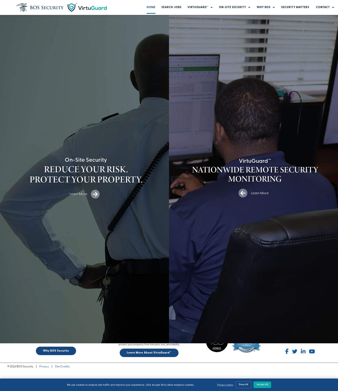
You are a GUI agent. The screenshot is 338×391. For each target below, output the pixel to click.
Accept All (262, 384)
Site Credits (62, 366)
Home (151, 7)
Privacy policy (225, 384)
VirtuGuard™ (197, 7)
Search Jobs (171, 7)
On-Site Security (232, 7)
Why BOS (264, 7)
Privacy (44, 366)
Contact (323, 7)
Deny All (243, 384)
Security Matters (295, 7)
